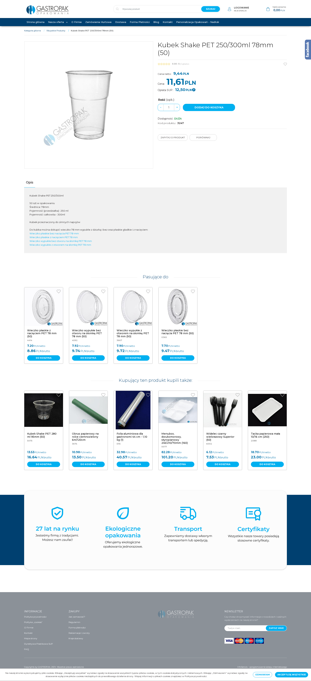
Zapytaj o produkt (173, 137)
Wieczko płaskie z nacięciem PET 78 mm (54, 237)
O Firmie (76, 22)
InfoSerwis (242, 667)
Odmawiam (262, 674)
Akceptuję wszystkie (291, 674)
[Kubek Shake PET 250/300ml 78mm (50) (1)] (88, 105)
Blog (156, 22)
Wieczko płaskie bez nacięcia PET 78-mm (54, 233)
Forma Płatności (140, 22)
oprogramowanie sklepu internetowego (268, 667)
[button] (29, 182)
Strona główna (35, 22)
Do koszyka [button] (43, 358)
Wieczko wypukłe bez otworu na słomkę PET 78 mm (61, 241)
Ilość (166, 99)
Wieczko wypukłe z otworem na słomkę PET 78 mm (60, 244)
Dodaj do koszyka (209, 107)
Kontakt (168, 22)
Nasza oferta (56, 22)
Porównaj (203, 137)
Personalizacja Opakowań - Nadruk (197, 22)
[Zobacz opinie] (164, 64)
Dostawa (120, 22)
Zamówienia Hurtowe (98, 22)
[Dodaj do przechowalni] (285, 64)
